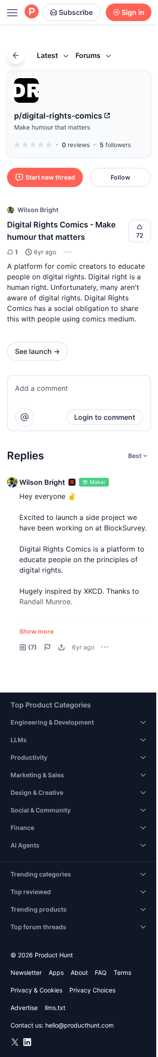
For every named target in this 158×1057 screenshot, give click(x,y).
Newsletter (26, 972)
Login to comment (104, 417)
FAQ (101, 972)
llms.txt (55, 1007)
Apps (56, 972)
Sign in (133, 12)
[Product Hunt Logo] (32, 12)
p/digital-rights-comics (58, 115)
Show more (36, 631)
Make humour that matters (52, 127)
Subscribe (76, 12)
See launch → (37, 351)
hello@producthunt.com (79, 1025)
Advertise (24, 1007)
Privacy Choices (92, 990)
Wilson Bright (38, 209)
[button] (67, 252)
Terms (122, 972)
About (79, 972)
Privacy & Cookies (36, 990)
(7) (32, 647)
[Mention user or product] (24, 417)
